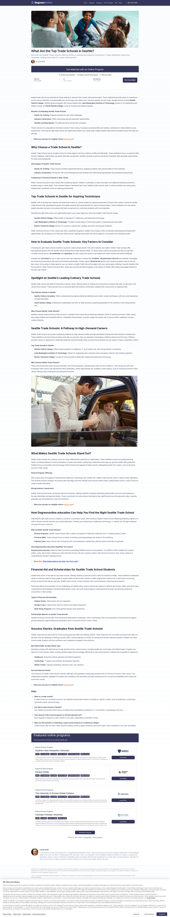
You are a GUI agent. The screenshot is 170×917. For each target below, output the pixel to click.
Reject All (136, 914)
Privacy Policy (7, 914)
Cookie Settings (149, 914)
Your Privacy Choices (38, 914)
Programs (99, 3)
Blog (120, 3)
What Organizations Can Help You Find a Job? (60, 561)
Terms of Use (17, 914)
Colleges (91, 3)
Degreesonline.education (40, 550)
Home (85, 3)
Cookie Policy (151, 898)
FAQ (116, 3)
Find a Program (108, 3)
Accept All (162, 914)
